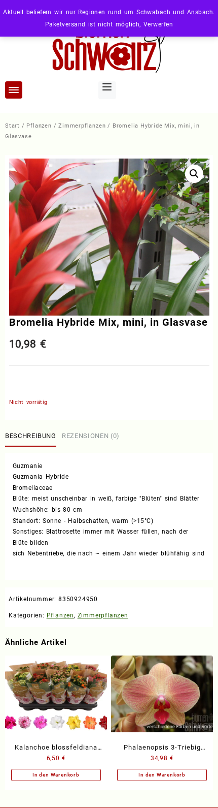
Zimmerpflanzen (81, 125)
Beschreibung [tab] (30, 436)
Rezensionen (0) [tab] (91, 436)
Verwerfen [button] (158, 24)
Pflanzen (38, 125)
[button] (194, 174)
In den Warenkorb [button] (56, 775)
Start (12, 125)
